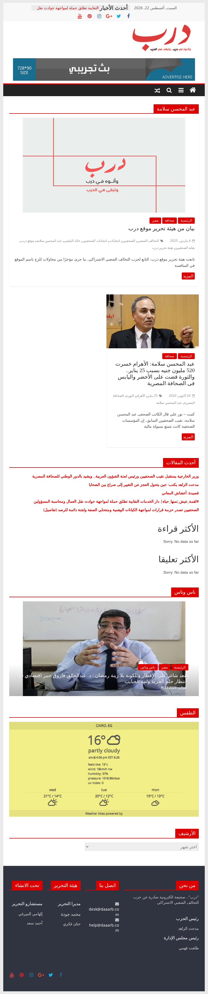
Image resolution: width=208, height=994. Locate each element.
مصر (155, 220)
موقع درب (27, 240)
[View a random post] (157, 90)
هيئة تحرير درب (162, 247)
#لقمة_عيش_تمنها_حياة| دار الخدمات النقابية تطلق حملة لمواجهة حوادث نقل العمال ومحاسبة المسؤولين (116, 501)
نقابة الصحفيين (185, 247)
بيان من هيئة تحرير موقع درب (161, 228)
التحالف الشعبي (148, 240)
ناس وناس (148, 667)
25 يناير (152, 395)
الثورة (130, 395)
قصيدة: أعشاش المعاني (180, 492)
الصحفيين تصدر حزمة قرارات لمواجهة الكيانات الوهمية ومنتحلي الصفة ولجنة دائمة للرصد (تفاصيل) (119, 509)
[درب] (193, 90)
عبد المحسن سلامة (49, 240)
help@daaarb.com (104, 927)
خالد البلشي (72, 240)
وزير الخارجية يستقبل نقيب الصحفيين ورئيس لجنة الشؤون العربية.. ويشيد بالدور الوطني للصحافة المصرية (115, 476)
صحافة (169, 220)
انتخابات (114, 240)
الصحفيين (128, 240)
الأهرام (140, 395)
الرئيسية (186, 220)
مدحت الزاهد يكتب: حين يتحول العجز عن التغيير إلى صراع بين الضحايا (144, 484)
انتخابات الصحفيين (94, 240)
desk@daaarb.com (104, 912)
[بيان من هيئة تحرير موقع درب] (104, 121)
